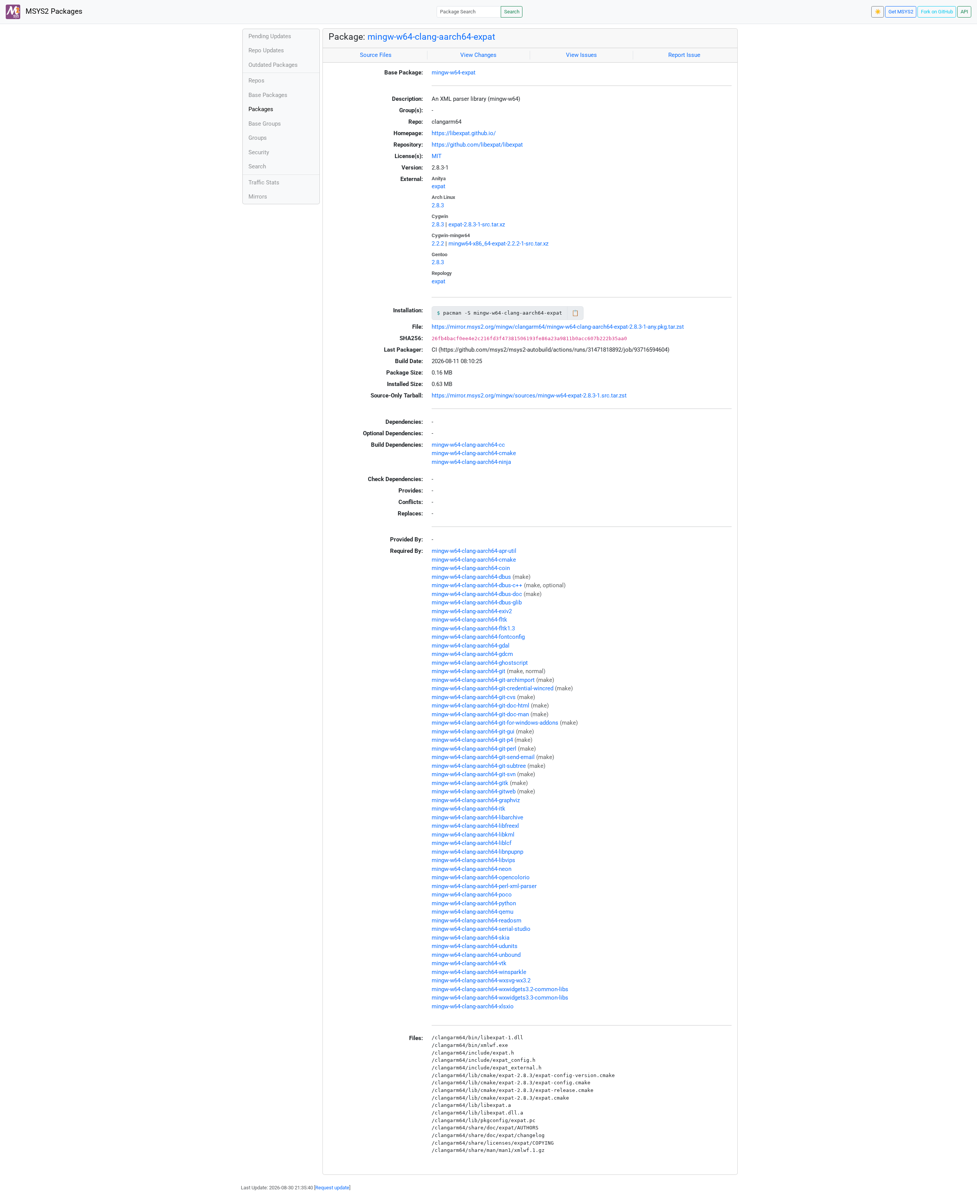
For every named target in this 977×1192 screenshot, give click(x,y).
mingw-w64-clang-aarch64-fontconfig (478, 636)
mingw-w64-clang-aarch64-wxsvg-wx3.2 (481, 980)
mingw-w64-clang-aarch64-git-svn (474, 774)
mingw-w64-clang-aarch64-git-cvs (474, 697)
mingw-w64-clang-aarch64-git (468, 671)
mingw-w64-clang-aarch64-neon (471, 869)
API (964, 12)
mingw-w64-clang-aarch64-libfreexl (475, 825)
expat (438, 186)
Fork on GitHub (937, 12)
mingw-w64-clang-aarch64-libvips (473, 860)
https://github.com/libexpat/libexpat (477, 144)
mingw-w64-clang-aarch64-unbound (476, 954)
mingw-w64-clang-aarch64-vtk (469, 963)
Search (511, 12)
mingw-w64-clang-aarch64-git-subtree (479, 765)
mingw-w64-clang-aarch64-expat (431, 37)
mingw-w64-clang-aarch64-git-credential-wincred (492, 688)
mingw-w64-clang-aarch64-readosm (476, 920)
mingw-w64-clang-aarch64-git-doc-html (480, 705)
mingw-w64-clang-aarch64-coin (471, 568)
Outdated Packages (273, 64)
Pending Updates (269, 36)
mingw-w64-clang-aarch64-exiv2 (472, 611)
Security (258, 152)
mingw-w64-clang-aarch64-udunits (475, 946)
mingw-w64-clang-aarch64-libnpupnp (477, 851)
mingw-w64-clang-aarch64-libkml (473, 834)
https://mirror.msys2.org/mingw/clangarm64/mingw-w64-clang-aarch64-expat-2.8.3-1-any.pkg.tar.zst (558, 326)
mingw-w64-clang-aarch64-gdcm (472, 654)
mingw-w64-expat (454, 72)
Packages (260, 109)
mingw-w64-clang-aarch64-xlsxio (473, 1006)
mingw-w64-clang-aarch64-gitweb (474, 791)
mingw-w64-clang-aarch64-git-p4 (472, 740)
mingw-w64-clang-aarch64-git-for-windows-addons (495, 722)
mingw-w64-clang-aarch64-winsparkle (479, 972)
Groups (257, 137)
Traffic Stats (263, 182)
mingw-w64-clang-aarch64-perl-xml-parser (484, 886)
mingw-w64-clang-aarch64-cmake (474, 453)
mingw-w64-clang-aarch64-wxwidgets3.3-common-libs (500, 997)
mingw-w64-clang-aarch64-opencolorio (481, 877)
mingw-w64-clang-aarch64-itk (468, 808)
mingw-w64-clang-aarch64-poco (472, 894)
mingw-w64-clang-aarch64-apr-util (474, 551)
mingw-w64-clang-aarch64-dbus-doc (477, 594)
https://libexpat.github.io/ (464, 133)
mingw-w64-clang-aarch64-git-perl (474, 748)
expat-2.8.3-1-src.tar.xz (476, 224)
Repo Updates (266, 50)
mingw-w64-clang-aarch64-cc (468, 444)
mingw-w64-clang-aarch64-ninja (471, 462)
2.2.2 (438, 243)
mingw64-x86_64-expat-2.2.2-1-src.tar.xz (498, 243)
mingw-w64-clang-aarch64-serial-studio (481, 928)
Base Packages (267, 95)
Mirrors (257, 196)
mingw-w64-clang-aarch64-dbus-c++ (477, 585)
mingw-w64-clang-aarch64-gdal (470, 645)
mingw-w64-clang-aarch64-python (474, 903)
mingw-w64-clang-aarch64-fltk (469, 619)
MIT (437, 156)
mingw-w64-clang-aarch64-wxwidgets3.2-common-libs (500, 989)
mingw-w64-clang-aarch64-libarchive (477, 817)
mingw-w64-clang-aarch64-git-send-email (483, 757)
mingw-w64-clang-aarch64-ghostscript (480, 662)
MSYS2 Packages (53, 11)
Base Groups (264, 123)
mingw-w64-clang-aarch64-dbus (471, 576)
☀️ (878, 12)
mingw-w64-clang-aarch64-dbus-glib (477, 602)
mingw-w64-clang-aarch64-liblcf (471, 843)
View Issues (581, 55)
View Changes (478, 55)
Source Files (376, 55)
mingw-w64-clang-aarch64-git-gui (473, 731)
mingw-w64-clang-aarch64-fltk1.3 (473, 628)
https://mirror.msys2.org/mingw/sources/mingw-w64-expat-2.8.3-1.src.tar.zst (529, 395)
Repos (256, 80)
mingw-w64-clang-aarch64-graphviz (476, 800)
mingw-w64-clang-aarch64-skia (470, 937)
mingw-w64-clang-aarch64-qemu (472, 911)
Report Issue (684, 55)
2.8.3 (438, 205)
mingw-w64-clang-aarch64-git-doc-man (480, 714)
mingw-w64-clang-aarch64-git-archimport (483, 680)
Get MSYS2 (900, 12)
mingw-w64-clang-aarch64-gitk (470, 783)
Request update (332, 1187)
